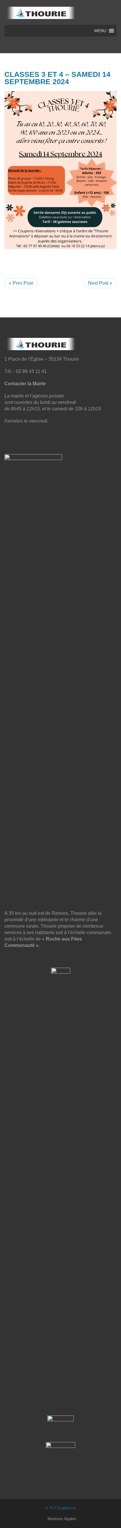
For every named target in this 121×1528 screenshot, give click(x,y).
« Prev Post (21, 283)
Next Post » (100, 283)
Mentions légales (62, 1519)
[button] (100, 31)
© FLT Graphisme (61, 1508)
